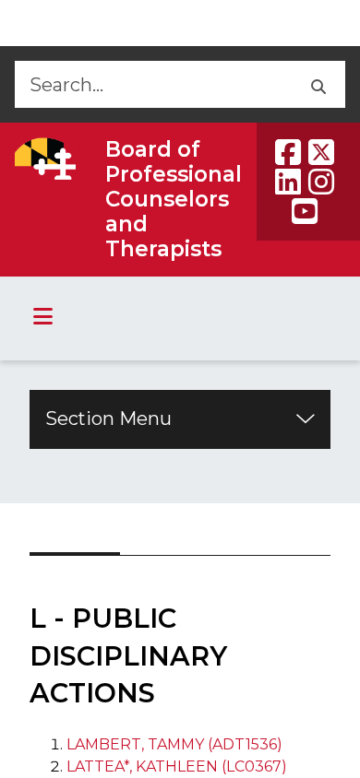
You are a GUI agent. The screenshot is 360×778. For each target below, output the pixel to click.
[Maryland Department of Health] (45, 158)
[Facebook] (288, 152)
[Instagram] (321, 181)
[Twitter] (321, 152)
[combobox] (152, 84)
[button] (317, 84)
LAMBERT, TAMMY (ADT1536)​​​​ (174, 744)
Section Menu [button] (108, 418)
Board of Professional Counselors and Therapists (173, 199)
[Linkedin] (288, 181)
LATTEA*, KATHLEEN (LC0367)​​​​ (176, 766)
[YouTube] (305, 211)
